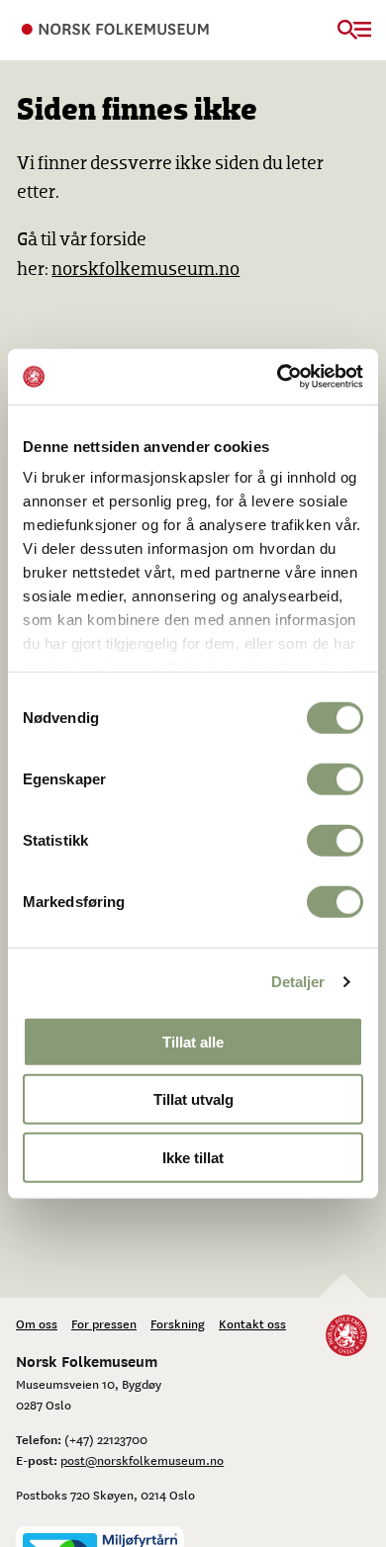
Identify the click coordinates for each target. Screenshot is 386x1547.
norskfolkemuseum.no (145, 269)
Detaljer (298, 981)
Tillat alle (193, 1041)
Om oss (36, 1323)
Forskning (177, 1323)
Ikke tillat (193, 1156)
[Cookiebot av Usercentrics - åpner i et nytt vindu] (277, 377)
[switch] (335, 778)
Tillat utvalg (193, 1099)
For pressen (104, 1323)
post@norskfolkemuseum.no (142, 1460)
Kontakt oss (252, 1323)
